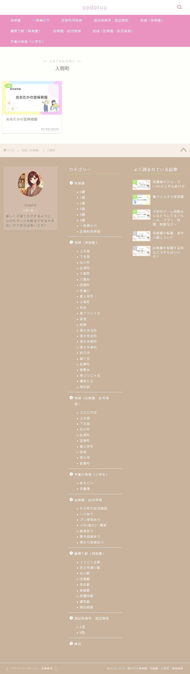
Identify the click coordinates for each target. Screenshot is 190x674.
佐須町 (85, 268)
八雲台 (85, 279)
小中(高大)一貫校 (93, 525)
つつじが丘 (88, 412)
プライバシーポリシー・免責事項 (31, 668)
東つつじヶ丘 (90, 313)
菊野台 (85, 369)
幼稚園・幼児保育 (67, 31)
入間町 (85, 273)
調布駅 (85, 601)
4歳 (82, 214)
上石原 (85, 251)
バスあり (87, 514)
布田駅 (85, 584)
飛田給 (85, 387)
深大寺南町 (88, 341)
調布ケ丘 (87, 381)
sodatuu (95, 7)
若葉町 (85, 364)
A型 (83, 627)
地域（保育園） (152, 20)
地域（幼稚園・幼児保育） (113, 31)
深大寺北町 (88, 336)
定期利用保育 (71, 20)
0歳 (82, 192)
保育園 (15, 20)
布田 (83, 307)
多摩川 (85, 290)
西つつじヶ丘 (90, 375)
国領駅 (85, 579)
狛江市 (85, 353)
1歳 (82, 197)
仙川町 (85, 262)
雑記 (77, 644)
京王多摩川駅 (90, 567)
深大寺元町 (88, 330)
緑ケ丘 (85, 358)
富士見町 (87, 296)
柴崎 (83, 324)
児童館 (85, 488)
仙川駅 (85, 573)
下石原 (85, 256)
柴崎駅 (85, 590)
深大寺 (85, 457)
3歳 (82, 208)
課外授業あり (90, 536)
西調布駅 (87, 596)
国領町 (85, 285)
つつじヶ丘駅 (90, 562)
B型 (82, 632)
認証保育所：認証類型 (111, 20)
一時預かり (41, 20)
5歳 (82, 220)
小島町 (85, 302)
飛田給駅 (87, 607)
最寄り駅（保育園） (26, 31)
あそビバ (87, 483)
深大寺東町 (88, 347)
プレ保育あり (90, 519)
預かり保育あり (92, 542)
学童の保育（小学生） (27, 42)
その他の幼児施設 (94, 508)
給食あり (87, 531)
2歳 (82, 203)
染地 (83, 319)
